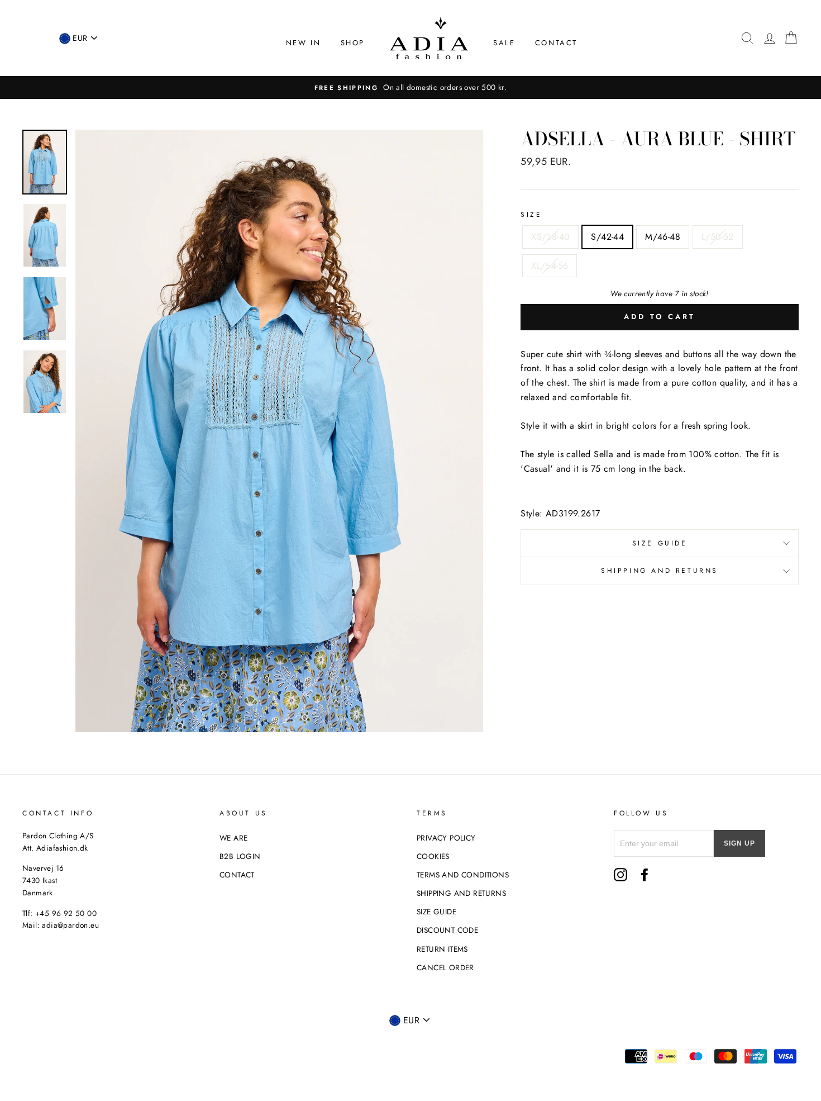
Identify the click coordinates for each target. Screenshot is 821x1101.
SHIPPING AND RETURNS (461, 893)
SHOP (353, 42)
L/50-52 (717, 236)
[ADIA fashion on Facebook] (644, 874)
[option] (410, 88)
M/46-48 (662, 236)
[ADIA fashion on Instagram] (620, 874)
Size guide (660, 543)
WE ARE (233, 837)
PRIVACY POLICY (446, 837)
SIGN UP (739, 843)
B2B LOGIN (240, 856)
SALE (504, 42)
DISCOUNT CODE (447, 930)
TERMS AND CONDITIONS (463, 874)
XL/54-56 (549, 265)
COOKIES (433, 856)
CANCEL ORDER (445, 967)
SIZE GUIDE (436, 911)
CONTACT (556, 42)
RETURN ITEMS (442, 949)
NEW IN (303, 42)
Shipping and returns (659, 571)
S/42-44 (607, 236)
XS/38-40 (550, 236)
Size (531, 215)
